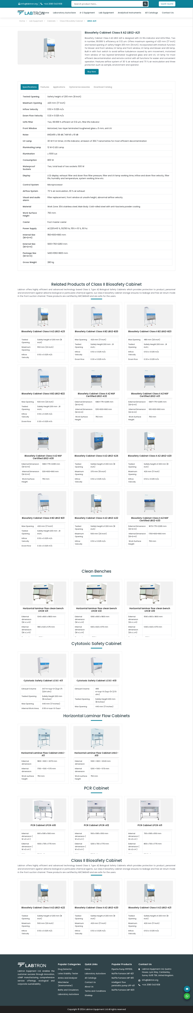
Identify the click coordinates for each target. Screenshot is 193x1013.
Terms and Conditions (95, 991)
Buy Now (92, 71)
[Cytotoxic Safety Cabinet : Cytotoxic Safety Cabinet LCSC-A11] (43, 665)
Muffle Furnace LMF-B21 (123, 973)
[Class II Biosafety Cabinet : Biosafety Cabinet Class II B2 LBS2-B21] (43, 503)
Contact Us (168, 12)
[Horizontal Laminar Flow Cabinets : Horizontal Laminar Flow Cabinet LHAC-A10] (96, 737)
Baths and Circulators (68, 990)
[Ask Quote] (187, 989)
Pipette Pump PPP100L (122, 969)
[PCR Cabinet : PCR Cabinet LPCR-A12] (96, 810)
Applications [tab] (59, 87)
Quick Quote (167, 3)
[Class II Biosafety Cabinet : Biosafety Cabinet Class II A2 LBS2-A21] (149, 892)
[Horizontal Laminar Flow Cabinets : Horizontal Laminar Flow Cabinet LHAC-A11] (43, 737)
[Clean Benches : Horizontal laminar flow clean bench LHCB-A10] (149, 593)
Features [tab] (45, 87)
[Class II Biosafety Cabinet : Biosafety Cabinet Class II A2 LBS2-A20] (149, 440)
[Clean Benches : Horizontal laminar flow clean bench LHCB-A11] (43, 593)
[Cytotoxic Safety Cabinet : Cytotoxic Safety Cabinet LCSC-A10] (96, 665)
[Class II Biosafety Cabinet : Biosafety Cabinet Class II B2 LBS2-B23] (149, 316)
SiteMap (89, 995)
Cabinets (51, 21)
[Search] (145, 3)
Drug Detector (65, 969)
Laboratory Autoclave (64, 12)
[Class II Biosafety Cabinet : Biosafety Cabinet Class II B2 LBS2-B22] (43, 378)
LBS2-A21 (91, 21)
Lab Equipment (106, 12)
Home (46, 12)
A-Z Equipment (87, 12)
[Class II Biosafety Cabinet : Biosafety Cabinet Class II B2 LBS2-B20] (96, 316)
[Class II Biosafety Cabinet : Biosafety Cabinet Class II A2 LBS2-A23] (43, 316)
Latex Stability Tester (68, 973)
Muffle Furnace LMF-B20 (123, 990)
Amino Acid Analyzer (67, 978)
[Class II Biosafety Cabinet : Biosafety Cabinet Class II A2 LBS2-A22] (96, 503)
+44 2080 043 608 (151, 984)
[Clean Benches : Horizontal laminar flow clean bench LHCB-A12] (96, 593)
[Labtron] (30, 12)
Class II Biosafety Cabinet (71, 21)
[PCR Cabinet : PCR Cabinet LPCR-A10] (43, 810)
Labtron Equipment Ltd (96, 1009)
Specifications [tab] (30, 87)
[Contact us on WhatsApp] (187, 996)
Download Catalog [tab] (103, 87)
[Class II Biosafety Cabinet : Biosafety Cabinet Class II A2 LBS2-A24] (96, 440)
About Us (89, 986)
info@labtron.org (29, 3)
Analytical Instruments (129, 12)
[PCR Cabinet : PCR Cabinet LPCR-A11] (149, 810)
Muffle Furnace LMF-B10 (123, 978)
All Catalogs (151, 12)
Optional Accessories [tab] (79, 87)
